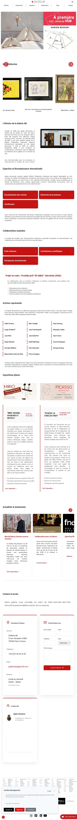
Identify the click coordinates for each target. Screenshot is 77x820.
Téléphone (46, 639)
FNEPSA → (70, 556)
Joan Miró (8, 336)
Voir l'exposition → (11, 488)
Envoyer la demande (56, 667)
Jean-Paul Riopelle (35, 330)
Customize (30, 809)
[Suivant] (71, 64)
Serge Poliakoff (10, 330)
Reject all (20, 809)
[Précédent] (6, 64)
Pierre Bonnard (34, 348)
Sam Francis (57, 336)
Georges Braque (58, 348)
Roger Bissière (9, 342)
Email (59, 630)
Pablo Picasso (9, 324)
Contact (70, 5)
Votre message (48, 648)
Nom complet (47, 630)
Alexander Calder (59, 330)
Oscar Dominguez (59, 342)
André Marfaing (34, 342)
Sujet (59, 639)
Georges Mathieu (10, 348)
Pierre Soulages (34, 354)
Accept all (9, 809)
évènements (19, 5)
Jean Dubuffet (34, 336)
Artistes (6, 5)
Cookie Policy (16, 803)
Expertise (32, 5)
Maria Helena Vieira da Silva (14, 354)
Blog (58, 5)
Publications (45, 5)
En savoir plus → (42, 563)
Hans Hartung (57, 324)
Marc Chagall (33, 324)
